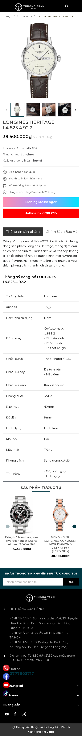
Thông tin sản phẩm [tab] (23, 232)
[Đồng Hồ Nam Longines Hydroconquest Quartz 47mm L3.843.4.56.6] (21, 515)
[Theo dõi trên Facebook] (15, 713)
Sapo (50, 732)
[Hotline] (6, 668)
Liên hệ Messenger (41, 202)
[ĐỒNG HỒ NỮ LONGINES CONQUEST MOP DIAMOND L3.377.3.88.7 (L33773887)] (60, 515)
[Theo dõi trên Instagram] (24, 713)
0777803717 (22, 673)
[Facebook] (6, 676)
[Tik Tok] (6, 693)
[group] (41, 60)
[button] (75, 110)
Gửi (71, 582)
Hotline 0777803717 (41, 213)
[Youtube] (6, 685)
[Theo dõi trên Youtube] (7, 713)
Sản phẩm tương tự (41, 488)
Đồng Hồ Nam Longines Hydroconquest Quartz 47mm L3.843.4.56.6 (21, 541)
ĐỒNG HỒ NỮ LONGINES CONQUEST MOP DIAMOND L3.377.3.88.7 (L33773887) (60, 544)
